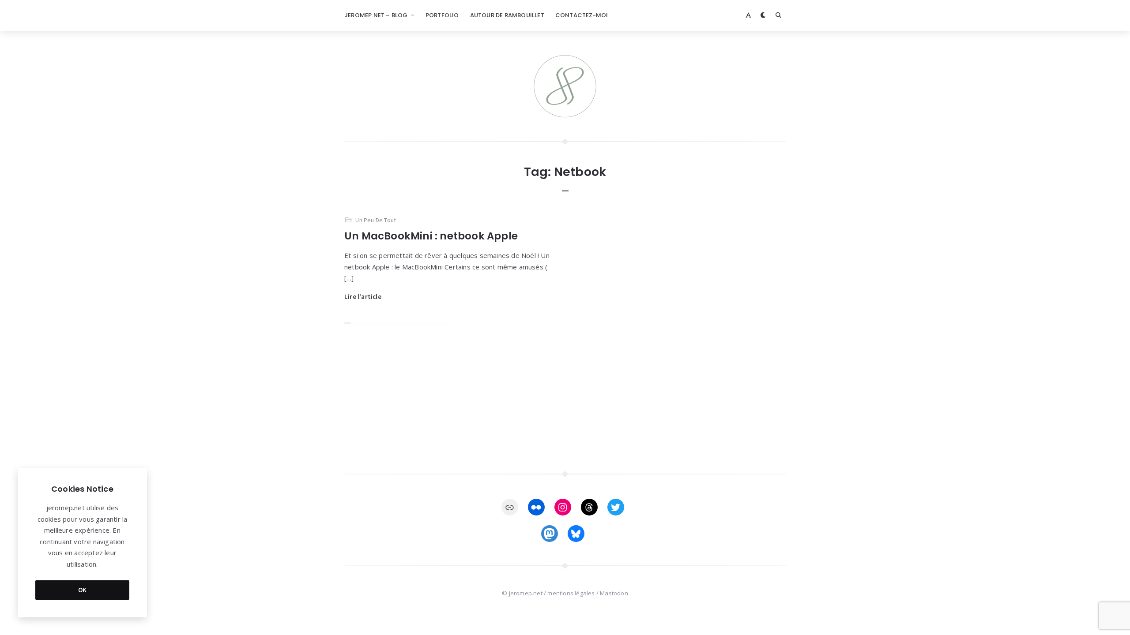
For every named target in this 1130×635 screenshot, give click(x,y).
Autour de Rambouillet (507, 15)
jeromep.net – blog (376, 15)
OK (82, 590)
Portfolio (442, 15)
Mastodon (614, 593)
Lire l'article (362, 296)
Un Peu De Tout (375, 220)
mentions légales (571, 593)
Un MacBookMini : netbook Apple (431, 236)
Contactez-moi (581, 15)
